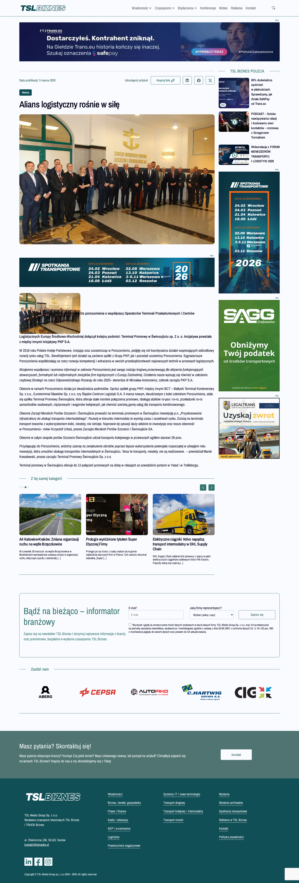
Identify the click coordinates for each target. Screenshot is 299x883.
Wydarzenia (185, 8)
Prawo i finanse (117, 811)
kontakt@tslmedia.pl (36, 844)
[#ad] (149, 41)
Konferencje (208, 8)
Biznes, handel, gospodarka (124, 802)
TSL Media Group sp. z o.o (51, 874)
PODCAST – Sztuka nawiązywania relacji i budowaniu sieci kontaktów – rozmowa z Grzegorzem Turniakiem (264, 125)
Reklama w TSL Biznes (233, 820)
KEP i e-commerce (119, 828)
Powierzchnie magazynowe (124, 845)
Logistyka (113, 837)
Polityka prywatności (231, 837)
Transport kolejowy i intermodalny (183, 811)
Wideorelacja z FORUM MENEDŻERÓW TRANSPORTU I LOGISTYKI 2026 (265, 154)
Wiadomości (140, 8)
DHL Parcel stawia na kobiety (107, 539)
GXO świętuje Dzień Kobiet (172, 539)
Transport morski (173, 820)
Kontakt (251, 8)
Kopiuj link (163, 80)
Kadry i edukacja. (118, 820)
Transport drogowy (174, 802)
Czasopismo (163, 8)
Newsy (25, 92)
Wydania (224, 794)
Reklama (236, 8)
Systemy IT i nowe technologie (181, 794)
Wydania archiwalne (231, 802)
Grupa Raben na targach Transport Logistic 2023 (44, 541)
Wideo (223, 8)
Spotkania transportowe (233, 811)
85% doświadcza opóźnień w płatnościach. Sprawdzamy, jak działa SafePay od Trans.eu (261, 92)
